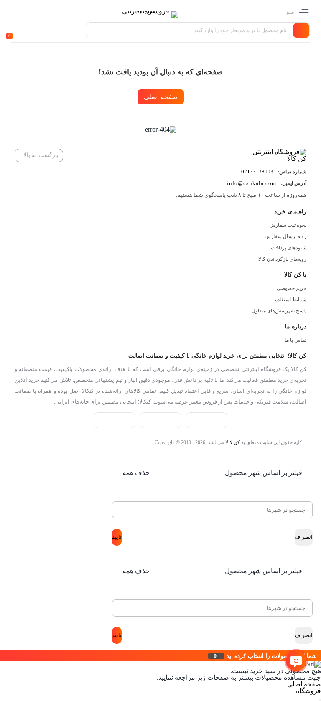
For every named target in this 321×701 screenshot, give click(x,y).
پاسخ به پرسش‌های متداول (279, 311)
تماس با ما (295, 340)
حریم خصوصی (291, 288)
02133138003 (257, 171)
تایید (117, 537)
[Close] (2, 655)
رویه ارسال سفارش (285, 236)
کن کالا (232, 442)
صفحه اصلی (161, 96)
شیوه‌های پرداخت (288, 248)
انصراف (304, 537)
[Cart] (13, 30)
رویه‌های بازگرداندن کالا (282, 259)
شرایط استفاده (290, 299)
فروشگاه (308, 690)
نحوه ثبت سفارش (287, 225)
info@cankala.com (251, 183)
